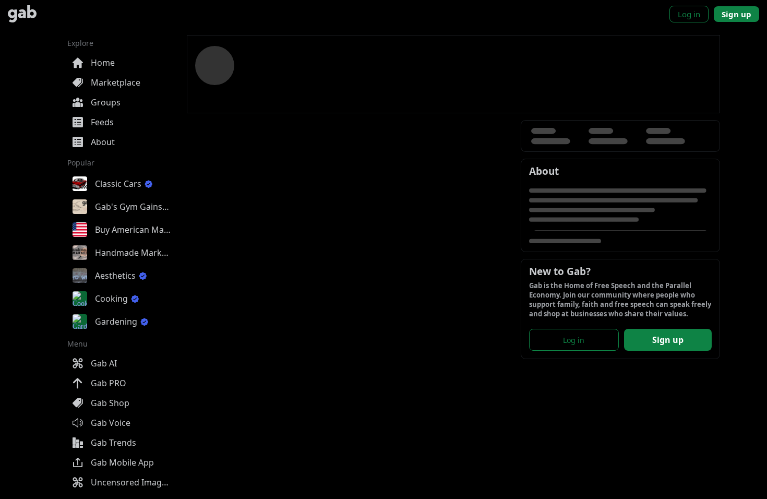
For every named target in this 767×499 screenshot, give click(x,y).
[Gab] (22, 14)
